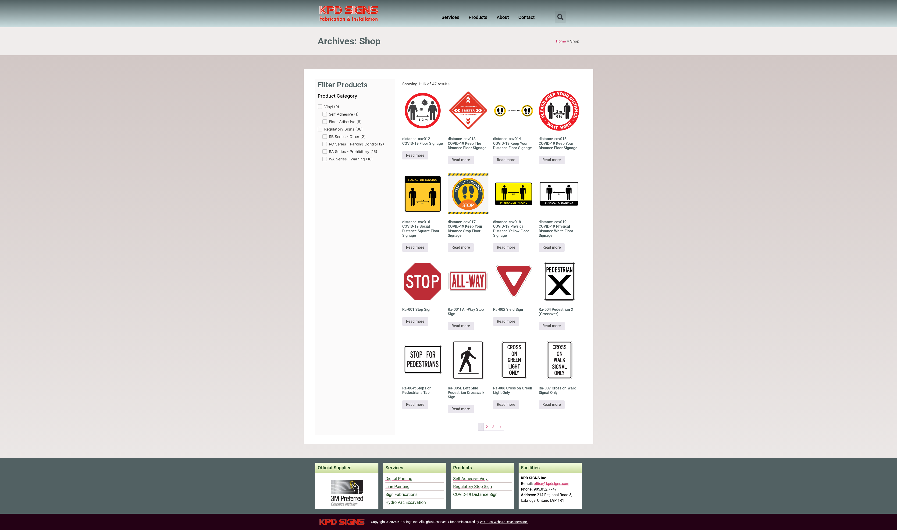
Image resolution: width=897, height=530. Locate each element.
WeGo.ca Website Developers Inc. (504, 522)
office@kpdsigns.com (551, 483)
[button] (560, 17)
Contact (526, 17)
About (503, 17)
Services (450, 17)
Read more (415, 155)
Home (561, 41)
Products (478, 17)
